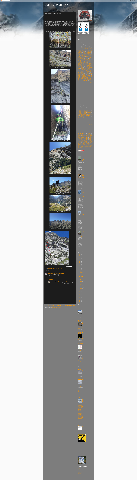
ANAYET (83, 46)
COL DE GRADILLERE (81, 66)
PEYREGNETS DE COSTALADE (83, 114)
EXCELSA (90, 80)
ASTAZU (80, 51)
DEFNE (84, 71)
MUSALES (84, 107)
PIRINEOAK (50, 268)
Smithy (79, 354)
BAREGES (79, 54)
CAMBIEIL (83, 59)
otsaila (81, 288)
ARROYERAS (87, 50)
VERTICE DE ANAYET (86, 144)
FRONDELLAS (81, 84)
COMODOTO (89, 68)
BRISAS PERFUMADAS (88, 57)
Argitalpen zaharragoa (70, 305)
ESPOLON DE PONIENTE (86, 77)
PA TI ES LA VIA (80, 110)
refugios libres (80, 468)
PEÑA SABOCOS (85, 111)
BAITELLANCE (89, 52)
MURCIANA (79, 107)
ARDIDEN (89, 47)
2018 (80, 265)
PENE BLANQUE (80, 113)
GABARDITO (85, 84)
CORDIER (79, 69)
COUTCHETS (88, 69)
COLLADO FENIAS (80, 67)
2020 (80, 262)
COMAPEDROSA (83, 68)
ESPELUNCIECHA (84, 76)
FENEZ (79, 82)
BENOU (79, 55)
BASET (83, 54)
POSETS (83, 118)
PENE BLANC (89, 112)
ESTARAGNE (79, 79)
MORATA (79, 106)
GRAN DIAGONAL (87, 89)
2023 (80, 258)
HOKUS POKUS (79, 321)
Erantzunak (51, 279)
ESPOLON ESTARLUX (81, 78)
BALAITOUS (79, 53)
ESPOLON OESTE (88, 78)
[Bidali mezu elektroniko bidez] (67, 266)
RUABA (90, 124)
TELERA (87, 137)
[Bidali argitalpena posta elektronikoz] (65, 266)
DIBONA (82, 72)
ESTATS (84, 79)
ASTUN (84, 51)
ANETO (91, 46)
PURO (91, 120)
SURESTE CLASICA (88, 136)
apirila (81, 285)
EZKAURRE (83, 81)
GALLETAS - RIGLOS (83, 176)
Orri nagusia (60, 305)
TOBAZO (90, 138)
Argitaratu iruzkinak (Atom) (56, 307)
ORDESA (89, 109)
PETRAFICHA (85, 113)
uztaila (81, 281)
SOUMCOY (79, 135)
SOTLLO (89, 133)
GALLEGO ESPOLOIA (81, 86)
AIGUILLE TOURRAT (89, 45)
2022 (80, 259)
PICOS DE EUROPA (89, 115)
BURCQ (86, 58)
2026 (80, 254)
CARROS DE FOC (86, 61)
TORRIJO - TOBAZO (81, 274)
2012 (80, 297)
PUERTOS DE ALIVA (80, 119)
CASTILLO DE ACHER (87, 63)
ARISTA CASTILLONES (85, 48)
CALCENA (79, 59)
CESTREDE (79, 64)
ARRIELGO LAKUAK (80, 50)
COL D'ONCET (83, 65)
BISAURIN (83, 56)
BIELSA (79, 56)
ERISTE (84, 74)
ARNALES (89, 49)
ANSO (80, 47)
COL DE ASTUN (89, 65)
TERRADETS (80, 138)
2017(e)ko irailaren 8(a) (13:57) (59, 273)
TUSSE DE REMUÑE (85, 142)
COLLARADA (86, 67)
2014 (80, 294)
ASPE (91, 50)
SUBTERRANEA (84, 135)
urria (80, 268)
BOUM (83, 57)
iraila (80, 269)
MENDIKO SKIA (84, 104)
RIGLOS (88, 122)
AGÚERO (90, 42)
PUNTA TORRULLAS (81, 120)
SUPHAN (82, 136)
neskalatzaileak (50, 273)
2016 (80, 291)
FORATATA (90, 82)
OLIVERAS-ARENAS (84, 109)
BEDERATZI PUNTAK (88, 54)
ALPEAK (80, 46)
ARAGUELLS (84, 47)
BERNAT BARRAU (83, 55)
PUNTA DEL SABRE (88, 119)
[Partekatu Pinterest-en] (71, 266)
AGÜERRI (80, 43)
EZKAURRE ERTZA (89, 81)
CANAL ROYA (88, 59)
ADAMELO (86, 42)
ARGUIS (79, 48)
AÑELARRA (87, 46)
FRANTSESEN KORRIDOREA (88, 83)
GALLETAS (86, 86)
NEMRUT (79, 108)
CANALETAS (79, 60)
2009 (80, 301)
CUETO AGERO (85, 70)
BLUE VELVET (88, 56)
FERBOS (86, 82)
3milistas (79, 473)
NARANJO (88, 107)
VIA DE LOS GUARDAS (85, 145)
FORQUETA (80, 83)
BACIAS (84, 52)
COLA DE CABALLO (88, 66)
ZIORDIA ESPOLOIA (84, 147)
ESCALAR (88, 74)
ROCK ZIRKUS (87, 123)
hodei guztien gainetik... (80, 333)
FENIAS (83, 82)
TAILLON (79, 137)
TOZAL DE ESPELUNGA (83, 140)
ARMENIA (84, 49)
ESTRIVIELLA (79, 80)
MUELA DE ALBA (88, 106)
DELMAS (88, 71)
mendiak (79, 469)
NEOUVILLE (83, 108)
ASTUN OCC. (89, 51)
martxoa (81, 287)
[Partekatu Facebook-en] (70, 266)
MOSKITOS (83, 106)
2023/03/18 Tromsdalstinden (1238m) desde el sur (80, 392)
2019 (80, 264)
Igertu (79, 390)
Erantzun (49, 277)
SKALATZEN (63, 268)
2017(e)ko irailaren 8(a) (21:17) (61, 281)
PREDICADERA (88, 118)
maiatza (81, 284)
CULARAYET (90, 70)
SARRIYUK (52, 281)
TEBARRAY (82, 137)
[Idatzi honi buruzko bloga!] (68, 266)
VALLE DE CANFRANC (86, 143)
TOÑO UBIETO (86, 139)
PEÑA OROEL (79, 111)
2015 (80, 293)
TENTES (90, 137)
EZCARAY (80, 81)
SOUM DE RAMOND (80, 134)
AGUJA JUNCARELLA (87, 44)
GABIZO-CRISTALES (87, 85)
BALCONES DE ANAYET (86, 53)
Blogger (69, 477)
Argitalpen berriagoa (50, 305)
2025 (80, 255)
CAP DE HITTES (84, 60)
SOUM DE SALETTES (88, 134)
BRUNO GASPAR (81, 58)
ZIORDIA (79, 147)
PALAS (84, 110)
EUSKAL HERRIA (85, 80)
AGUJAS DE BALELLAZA (81, 45)
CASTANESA (85, 62)
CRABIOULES (79, 70)
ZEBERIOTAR (80, 379)
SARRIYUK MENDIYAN (59, 5)
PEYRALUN (90, 113)
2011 (80, 298)
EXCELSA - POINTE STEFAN (81, 271)
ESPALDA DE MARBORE (81, 75)
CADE (90, 58)
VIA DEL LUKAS (83, 146)
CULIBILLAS (80, 71)
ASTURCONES (80, 52)
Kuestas (79, 369)
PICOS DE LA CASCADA (85, 116)
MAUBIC (79, 104)
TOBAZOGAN (80, 139)
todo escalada (80, 472)
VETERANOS (79, 145)
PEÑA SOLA (84, 112)
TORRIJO (90, 139)
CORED (83, 69)
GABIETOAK (80, 85)
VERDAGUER (79, 144)
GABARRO (90, 84)
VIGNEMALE (89, 146)
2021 (80, 261)
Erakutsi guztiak (82, 432)
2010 (80, 300)
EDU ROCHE (87, 73)
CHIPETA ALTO (85, 64)
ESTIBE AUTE (89, 79)
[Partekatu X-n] (69, 266)
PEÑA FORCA (89, 110)
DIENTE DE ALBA (87, 72)
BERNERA (89, 55)
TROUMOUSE (85, 141)
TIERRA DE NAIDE (85, 138)
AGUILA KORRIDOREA (85, 43)
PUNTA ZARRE (87, 120)
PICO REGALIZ (82, 115)
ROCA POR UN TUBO (56, 268)
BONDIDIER (79, 57)
